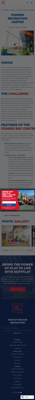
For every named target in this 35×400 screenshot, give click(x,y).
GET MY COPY (9, 205)
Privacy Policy (7, 207)
